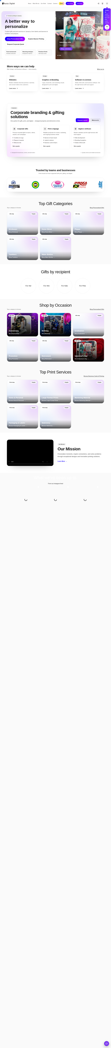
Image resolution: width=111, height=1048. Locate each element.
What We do (36, 3)
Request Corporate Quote (15, 44)
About (29, 3)
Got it (107, 27)
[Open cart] (102, 3)
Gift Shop (79, 3)
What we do (100, 69)
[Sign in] (98, 3)
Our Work (43, 3)
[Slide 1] (59, 55)
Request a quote (82, 120)
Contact (49, 3)
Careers (55, 3)
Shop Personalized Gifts (15, 39)
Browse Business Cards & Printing (94, 376)
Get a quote (64, 49)
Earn (61, 3)
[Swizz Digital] (8, 3)
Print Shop (70, 3)
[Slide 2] (60, 55)
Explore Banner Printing (36, 39)
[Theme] (107, 3)
